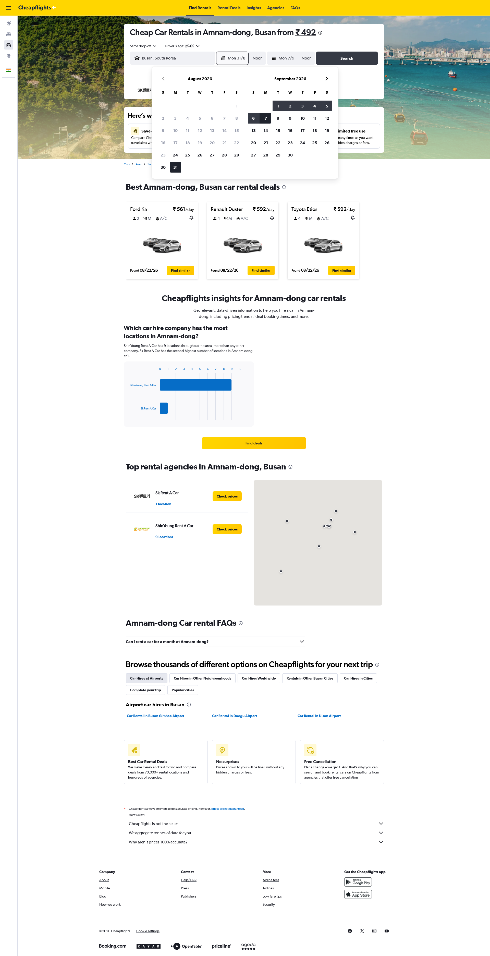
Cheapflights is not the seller (153, 823)
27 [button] (212, 155)
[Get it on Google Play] (358, 882)
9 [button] (163, 130)
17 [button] (175, 142)
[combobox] (143, 46)
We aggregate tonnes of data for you (160, 832)
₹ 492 (305, 32)
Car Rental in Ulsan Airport (319, 716)
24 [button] (175, 155)
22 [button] (236, 142)
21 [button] (224, 142)
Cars (127, 164)
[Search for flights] (8, 23)
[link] (254, 443)
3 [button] (175, 118)
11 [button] (187, 130)
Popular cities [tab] (183, 690)
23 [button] (163, 155)
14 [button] (224, 130)
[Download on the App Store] (358, 894)
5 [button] (200, 118)
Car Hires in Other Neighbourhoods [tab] (202, 678)
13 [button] (212, 130)
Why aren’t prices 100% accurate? (158, 842)
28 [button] (224, 155)
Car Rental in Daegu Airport (234, 716)
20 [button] (212, 142)
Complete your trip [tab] (145, 690)
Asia (138, 164)
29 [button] (236, 155)
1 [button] (237, 106)
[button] (8, 8)
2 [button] (163, 118)
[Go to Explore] (8, 56)
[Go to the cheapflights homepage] (37, 7)
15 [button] (237, 130)
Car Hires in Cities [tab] (358, 678)
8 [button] (236, 118)
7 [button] (224, 118)
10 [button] (175, 130)
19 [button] (200, 142)
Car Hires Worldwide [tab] (259, 678)
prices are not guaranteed (227, 808)
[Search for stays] (8, 34)
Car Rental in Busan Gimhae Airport (155, 716)
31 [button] (175, 167)
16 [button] (163, 142)
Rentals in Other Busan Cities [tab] (310, 678)
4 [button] (187, 118)
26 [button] (199, 155)
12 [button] (200, 130)
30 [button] (163, 167)
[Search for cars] (8, 45)
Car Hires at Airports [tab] (146, 678)
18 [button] (188, 142)
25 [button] (187, 155)
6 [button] (212, 118)
